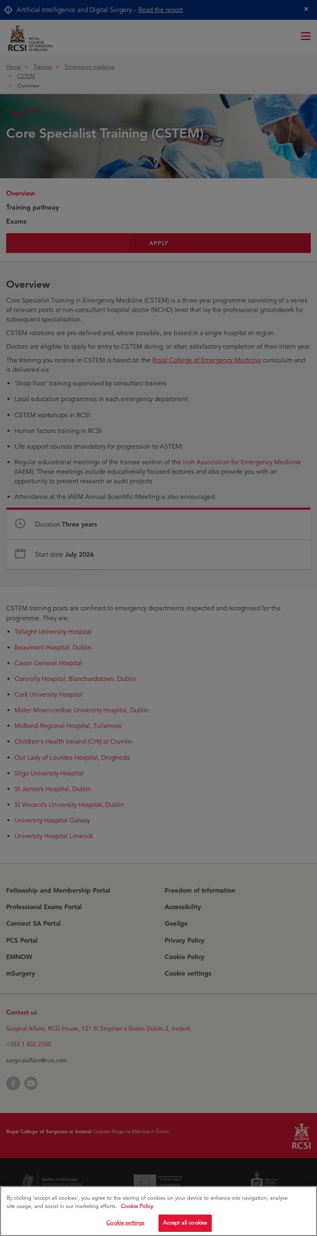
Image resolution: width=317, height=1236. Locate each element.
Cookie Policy (137, 1206)
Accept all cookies (185, 1222)
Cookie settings (125, 1222)
